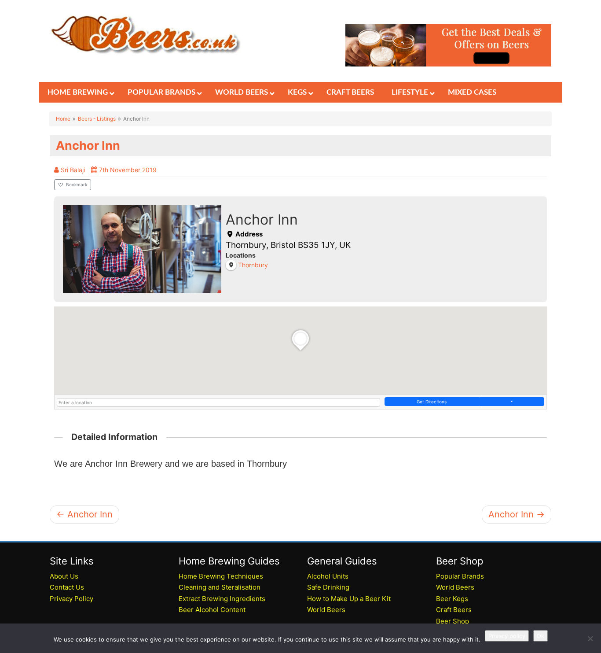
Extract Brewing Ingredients (222, 598)
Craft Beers (454, 609)
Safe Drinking (328, 587)
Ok (540, 635)
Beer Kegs (452, 598)
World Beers (326, 609)
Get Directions (432, 401)
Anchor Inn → (516, 514)
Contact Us (67, 587)
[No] (590, 638)
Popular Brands (460, 576)
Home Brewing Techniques (221, 576)
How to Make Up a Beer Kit (349, 598)
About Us (64, 576)
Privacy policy (506, 635)
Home (63, 118)
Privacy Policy (71, 598)
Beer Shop (452, 621)
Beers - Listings (97, 118)
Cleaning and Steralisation (219, 587)
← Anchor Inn (84, 514)
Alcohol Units (327, 576)
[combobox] (218, 402)
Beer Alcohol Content (212, 609)
